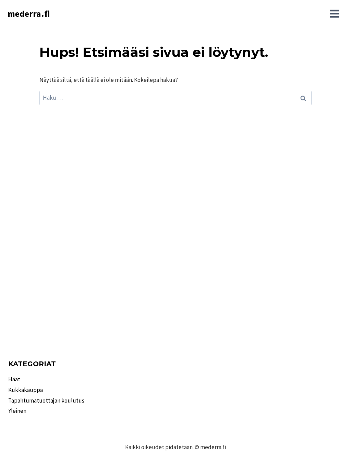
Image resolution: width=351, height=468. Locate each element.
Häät (14, 379)
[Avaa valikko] (334, 13)
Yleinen (17, 411)
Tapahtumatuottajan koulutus (46, 400)
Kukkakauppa (25, 390)
